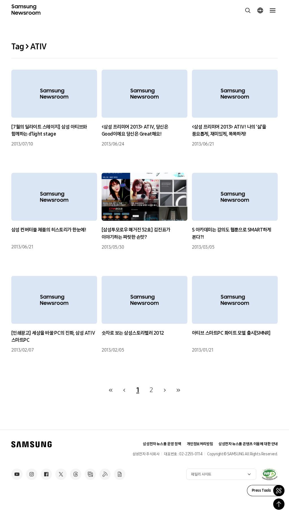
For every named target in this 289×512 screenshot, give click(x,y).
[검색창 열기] (248, 10)
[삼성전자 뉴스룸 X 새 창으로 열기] (61, 474)
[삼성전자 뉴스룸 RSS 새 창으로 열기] (105, 474)
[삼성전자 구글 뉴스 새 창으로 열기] (119, 474)
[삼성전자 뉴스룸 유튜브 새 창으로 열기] (17, 474)
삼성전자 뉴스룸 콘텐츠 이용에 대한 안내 (248, 444)
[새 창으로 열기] (269, 474)
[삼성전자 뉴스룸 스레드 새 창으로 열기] (75, 474)
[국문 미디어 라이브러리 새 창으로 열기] (90, 474)
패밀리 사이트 (201, 474)
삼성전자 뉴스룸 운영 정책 (162, 444)
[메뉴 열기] (273, 10)
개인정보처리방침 (200, 444)
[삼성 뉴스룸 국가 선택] (260, 10)
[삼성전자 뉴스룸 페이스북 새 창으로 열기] (46, 474)
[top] (278, 504)
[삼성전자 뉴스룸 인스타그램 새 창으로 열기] (31, 474)
